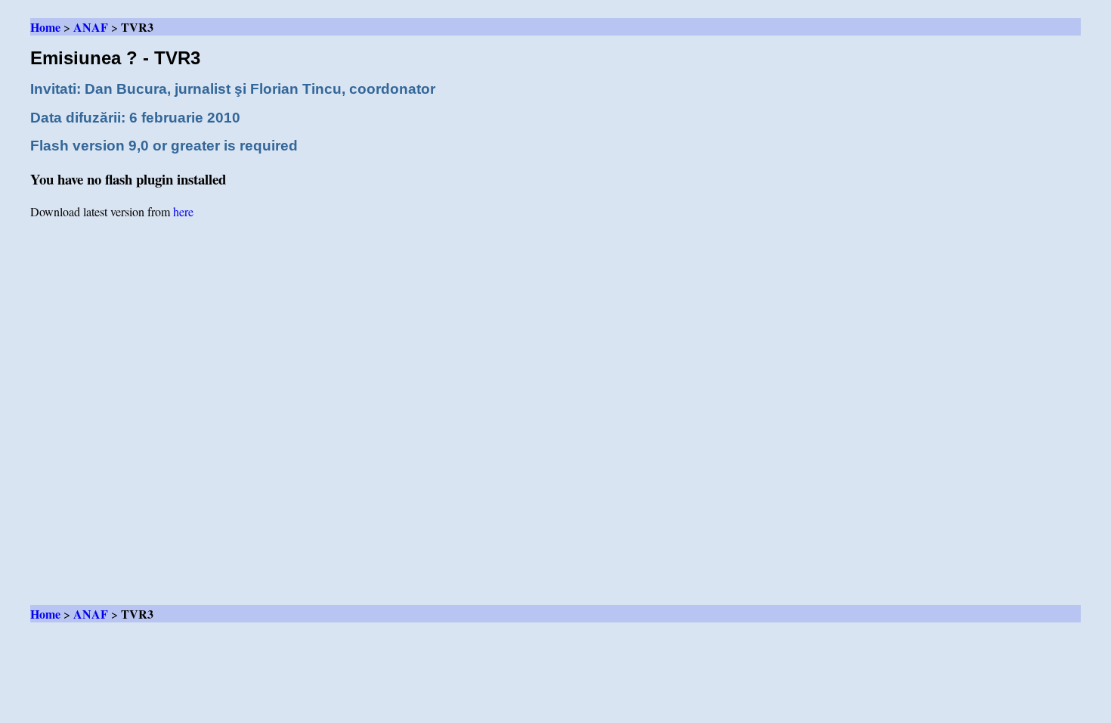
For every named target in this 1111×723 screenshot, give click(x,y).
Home (45, 27)
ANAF (90, 27)
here (183, 211)
